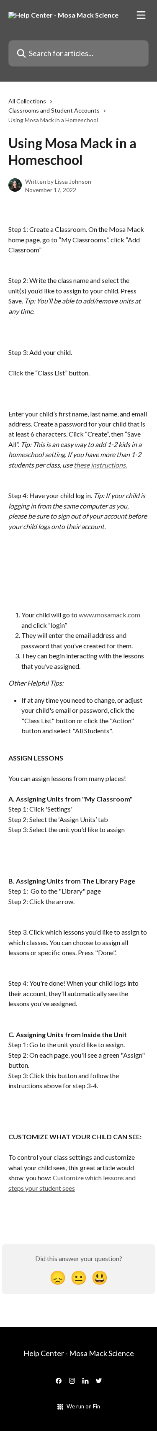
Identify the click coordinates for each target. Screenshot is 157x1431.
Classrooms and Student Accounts (54, 110)
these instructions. (100, 465)
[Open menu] (141, 15)
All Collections (27, 101)
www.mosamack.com (109, 615)
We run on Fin (83, 1406)
